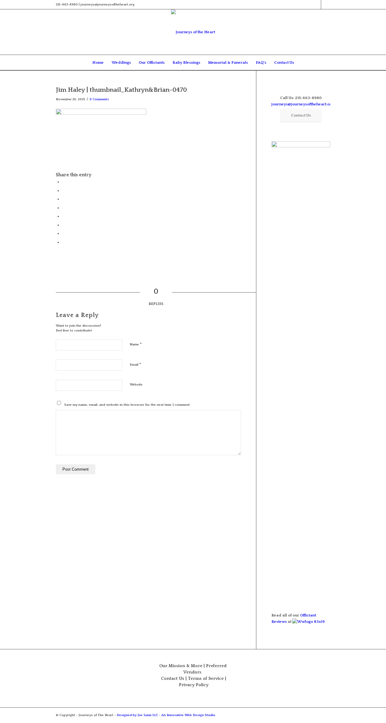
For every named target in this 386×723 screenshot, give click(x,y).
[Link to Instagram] (325, 4)
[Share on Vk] (63, 225)
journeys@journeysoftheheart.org (302, 104)
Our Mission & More (180, 666)
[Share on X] (63, 190)
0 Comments (99, 99)
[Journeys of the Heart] (193, 32)
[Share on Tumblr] (63, 216)
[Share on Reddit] (63, 233)
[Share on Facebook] (63, 182)
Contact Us (172, 678)
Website (136, 384)
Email (135, 364)
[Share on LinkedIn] (63, 208)
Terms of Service (206, 678)
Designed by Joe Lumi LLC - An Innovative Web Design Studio (166, 715)
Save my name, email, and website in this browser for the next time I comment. (127, 405)
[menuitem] (98, 62)
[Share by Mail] (63, 242)
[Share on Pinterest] (63, 199)
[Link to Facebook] (316, 4)
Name (136, 344)
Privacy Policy (193, 685)
